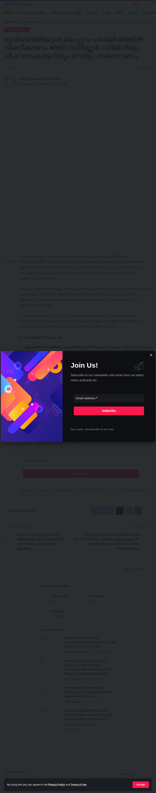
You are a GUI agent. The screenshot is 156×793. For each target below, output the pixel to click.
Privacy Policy (56, 784)
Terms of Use (79, 784)
